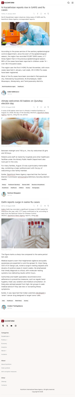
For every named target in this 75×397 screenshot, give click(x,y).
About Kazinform (6, 364)
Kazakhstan (5, 187)
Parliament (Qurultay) (14, 184)
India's (3, 209)
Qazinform (11, 174)
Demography (35, 187)
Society (28, 187)
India (3, 300)
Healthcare (21, 86)
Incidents (4, 354)
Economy (4, 343)
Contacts (4, 385)
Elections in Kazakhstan (38, 184)
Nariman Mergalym (14, 193)
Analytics (4, 347)
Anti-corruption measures (8, 371)
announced (22, 177)
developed (40, 293)
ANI (37, 215)
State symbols (5, 368)
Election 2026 (25, 184)
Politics (3, 340)
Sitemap (3, 381)
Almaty (4, 184)
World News (18, 300)
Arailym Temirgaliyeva (15, 306)
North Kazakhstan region (8, 86)
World (3, 351)
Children (21, 187)
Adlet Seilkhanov (13, 91)
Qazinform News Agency (16, 215)
